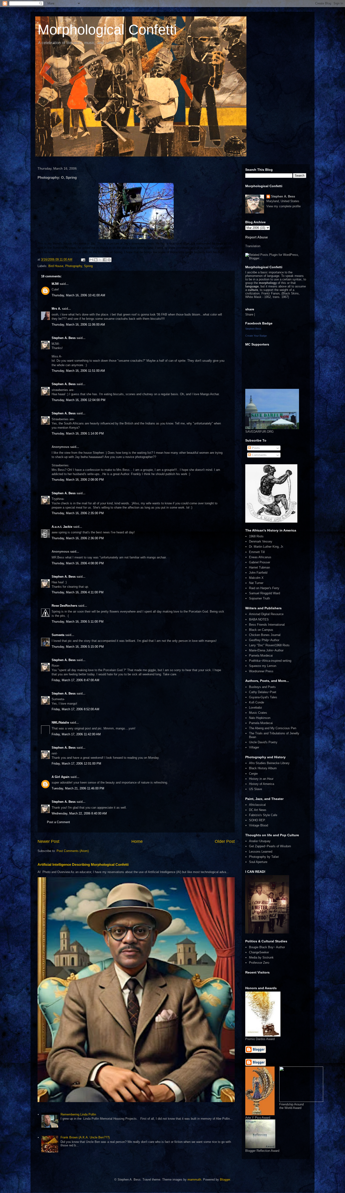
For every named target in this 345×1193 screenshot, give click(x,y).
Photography (73, 266)
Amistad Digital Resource (266, 614)
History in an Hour (261, 778)
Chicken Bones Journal (264, 635)
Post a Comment (58, 822)
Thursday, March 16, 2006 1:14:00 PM (78, 433)
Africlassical (257, 804)
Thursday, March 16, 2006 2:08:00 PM (78, 479)
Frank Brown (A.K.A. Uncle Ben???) (85, 1137)
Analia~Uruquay (260, 841)
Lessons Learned (260, 851)
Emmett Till (257, 552)
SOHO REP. (257, 820)
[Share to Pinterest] (109, 259)
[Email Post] (82, 259)
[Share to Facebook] (104, 259)
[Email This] (91, 259)
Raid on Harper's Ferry (264, 588)
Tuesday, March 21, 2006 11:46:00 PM (78, 788)
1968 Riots (256, 536)
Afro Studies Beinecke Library (269, 763)
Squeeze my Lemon (262, 666)
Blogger (225, 1179)
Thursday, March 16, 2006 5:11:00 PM (78, 621)
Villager (254, 747)
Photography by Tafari (264, 857)
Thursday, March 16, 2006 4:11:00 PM (78, 592)
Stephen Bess (253, 328)
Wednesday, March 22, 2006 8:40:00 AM (79, 813)
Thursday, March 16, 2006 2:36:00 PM (78, 538)
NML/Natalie (60, 722)
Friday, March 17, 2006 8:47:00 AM (75, 680)
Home (137, 841)
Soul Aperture (258, 862)
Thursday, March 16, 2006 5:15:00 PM (78, 646)
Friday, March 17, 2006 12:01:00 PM (76, 763)
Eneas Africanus (260, 557)
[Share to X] (100, 259)
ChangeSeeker (259, 952)
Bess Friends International (267, 624)
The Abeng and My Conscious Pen (272, 728)
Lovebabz (255, 707)
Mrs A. (56, 308)
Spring (88, 266)
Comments (259, 455)
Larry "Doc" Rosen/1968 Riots (269, 645)
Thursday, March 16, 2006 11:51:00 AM (78, 370)
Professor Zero (259, 962)
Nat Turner (256, 583)
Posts (255, 448)
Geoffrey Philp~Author (264, 640)
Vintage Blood (258, 825)
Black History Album (263, 768)
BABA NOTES (259, 619)
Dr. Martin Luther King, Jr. (266, 546)
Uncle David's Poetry (263, 742)
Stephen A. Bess (64, 338)
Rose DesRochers (64, 605)
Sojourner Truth (259, 598)
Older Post (225, 841)
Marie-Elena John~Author (266, 650)
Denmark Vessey (260, 541)
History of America (261, 784)
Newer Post (48, 841)
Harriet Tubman (259, 567)
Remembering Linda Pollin (78, 1114)
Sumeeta (58, 635)
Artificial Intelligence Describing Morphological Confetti (83, 864)
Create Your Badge (256, 335)
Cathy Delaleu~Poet (262, 692)
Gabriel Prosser (259, 562)
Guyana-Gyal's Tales (263, 697)
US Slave (255, 789)
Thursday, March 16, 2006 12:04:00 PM (78, 400)
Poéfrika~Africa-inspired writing (270, 660)
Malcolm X (256, 578)
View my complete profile (283, 206)
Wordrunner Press (261, 671)
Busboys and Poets (262, 687)
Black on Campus (261, 630)
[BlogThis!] (95, 259)
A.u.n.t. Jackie (62, 526)
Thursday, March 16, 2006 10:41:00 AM (78, 295)
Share (249, 314)
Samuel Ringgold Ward (264, 593)
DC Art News (257, 810)
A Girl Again (60, 777)
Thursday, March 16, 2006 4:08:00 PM (78, 563)
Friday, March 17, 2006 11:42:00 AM (76, 734)
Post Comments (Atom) (73, 851)
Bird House (55, 266)
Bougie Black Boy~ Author (267, 947)
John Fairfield (258, 572)
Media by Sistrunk (261, 957)
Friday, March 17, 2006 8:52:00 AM (75, 709)
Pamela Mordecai (261, 655)
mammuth (194, 1179)
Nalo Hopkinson (259, 718)
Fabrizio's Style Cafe (263, 815)
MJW (55, 284)
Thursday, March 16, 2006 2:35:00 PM (78, 513)
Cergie (253, 773)
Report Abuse (256, 237)
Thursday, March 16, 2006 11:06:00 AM (78, 324)
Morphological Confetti (107, 29)
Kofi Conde (256, 702)
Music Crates (258, 712)
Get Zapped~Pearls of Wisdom (270, 846)
